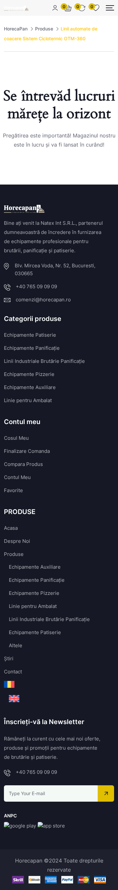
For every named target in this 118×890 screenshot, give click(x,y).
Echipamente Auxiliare (30, 387)
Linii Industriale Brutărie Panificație (44, 361)
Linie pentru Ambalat (28, 400)
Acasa (11, 528)
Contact (13, 671)
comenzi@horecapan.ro (43, 299)
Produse (14, 554)
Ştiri (8, 658)
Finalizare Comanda (27, 451)
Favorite (13, 490)
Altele (15, 645)
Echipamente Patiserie (30, 335)
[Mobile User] (55, 8)
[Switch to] (9, 684)
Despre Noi (17, 541)
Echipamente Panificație (32, 348)
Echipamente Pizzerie (29, 374)
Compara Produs (23, 464)
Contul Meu (17, 477)
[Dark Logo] (16, 7)
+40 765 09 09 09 (36, 286)
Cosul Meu (16, 438)
